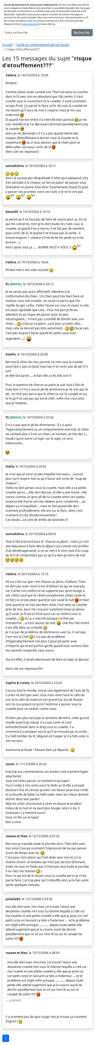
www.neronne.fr (30, 24)
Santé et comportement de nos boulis (42, 45)
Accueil (7, 45)
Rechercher (82, 32)
